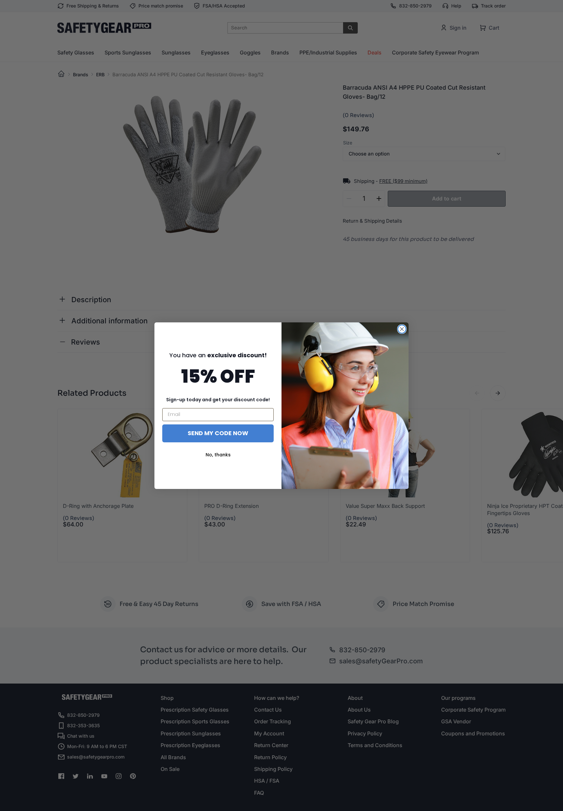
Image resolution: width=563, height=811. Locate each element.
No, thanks (218, 454)
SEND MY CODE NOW (218, 433)
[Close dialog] (402, 329)
